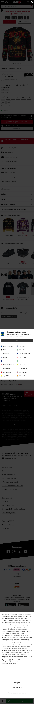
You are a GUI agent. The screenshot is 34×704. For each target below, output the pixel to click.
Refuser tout (17, 688)
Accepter (17, 683)
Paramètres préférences (17, 693)
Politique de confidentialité (9, 663)
